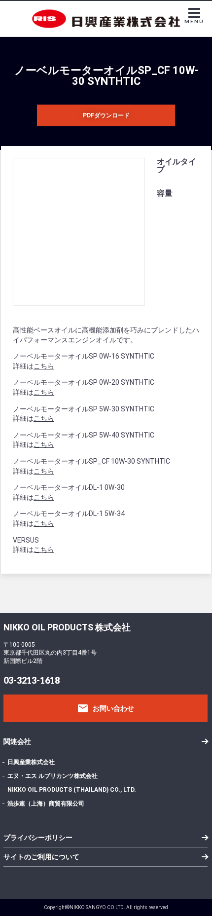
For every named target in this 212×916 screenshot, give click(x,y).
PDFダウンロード (106, 115)
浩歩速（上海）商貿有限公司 (45, 803)
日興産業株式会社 (31, 762)
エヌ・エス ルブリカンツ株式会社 (52, 775)
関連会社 (17, 741)
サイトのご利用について (41, 857)
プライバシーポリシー (37, 838)
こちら (44, 366)
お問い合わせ (105, 708)
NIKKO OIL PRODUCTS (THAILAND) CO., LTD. (71, 789)
